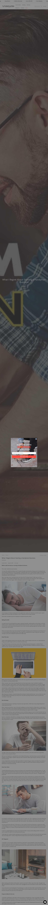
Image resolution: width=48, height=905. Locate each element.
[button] (45, 902)
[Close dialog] (36, 439)
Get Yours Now (24, 456)
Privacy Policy (24, 460)
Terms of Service (31, 459)
